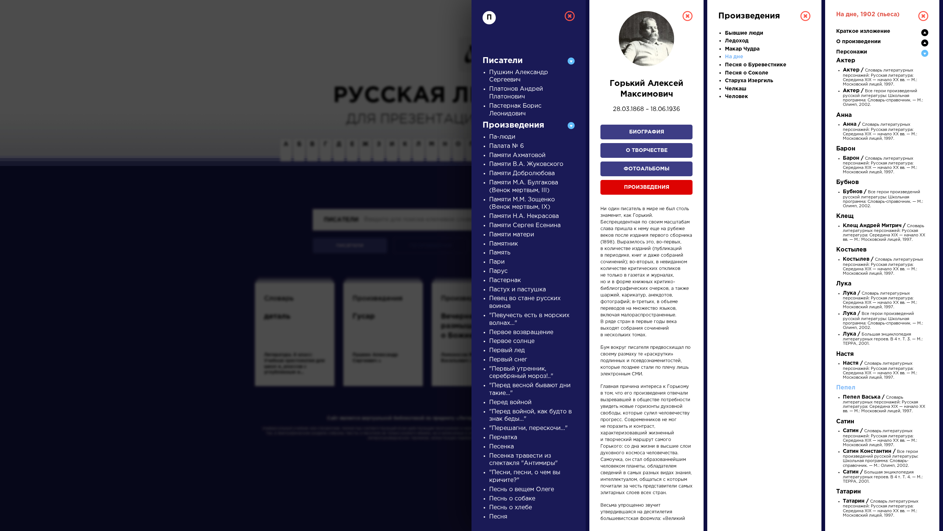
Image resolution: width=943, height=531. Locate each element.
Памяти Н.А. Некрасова (524, 216)
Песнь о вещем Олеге (521, 489)
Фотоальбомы (646, 169)
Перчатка (503, 437)
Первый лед (507, 350)
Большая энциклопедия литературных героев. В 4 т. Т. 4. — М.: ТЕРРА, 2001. (883, 477)
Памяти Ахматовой (517, 155)
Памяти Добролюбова (522, 173)
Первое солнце (511, 341)
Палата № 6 (506, 146)
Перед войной (510, 402)
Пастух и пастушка (517, 289)
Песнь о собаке (512, 499)
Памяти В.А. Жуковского (526, 164)
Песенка (501, 447)
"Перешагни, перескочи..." (528, 428)
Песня (498, 517)
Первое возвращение (521, 332)
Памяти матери (511, 234)
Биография (646, 132)
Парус (498, 271)
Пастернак (505, 280)
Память (500, 253)
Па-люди (502, 137)
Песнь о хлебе (510, 507)
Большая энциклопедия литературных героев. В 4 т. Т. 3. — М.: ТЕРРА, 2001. (883, 339)
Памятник (503, 244)
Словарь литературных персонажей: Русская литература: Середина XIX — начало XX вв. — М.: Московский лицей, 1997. (880, 77)
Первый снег (508, 359)
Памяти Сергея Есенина (525, 225)
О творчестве (646, 150)
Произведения (646, 187)
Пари (497, 262)
